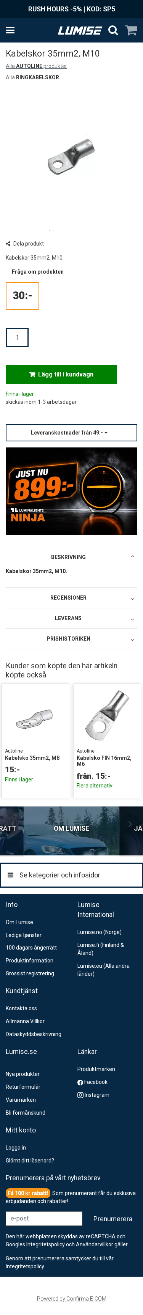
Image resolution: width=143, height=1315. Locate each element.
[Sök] (113, 30)
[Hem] (80, 30)
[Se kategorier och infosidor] (12, 30)
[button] (71, 432)
